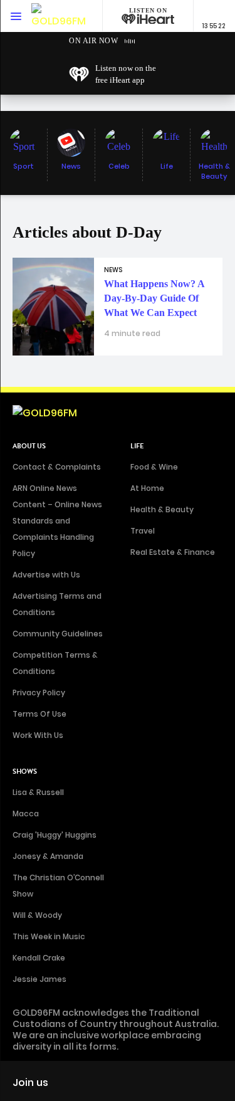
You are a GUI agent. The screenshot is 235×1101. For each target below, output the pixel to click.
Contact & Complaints (57, 466)
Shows (25, 771)
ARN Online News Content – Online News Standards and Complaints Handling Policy (57, 521)
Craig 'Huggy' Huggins (55, 835)
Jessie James (39, 979)
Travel (142, 530)
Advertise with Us (46, 574)
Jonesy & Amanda (48, 856)
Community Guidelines (58, 633)
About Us (29, 446)
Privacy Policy (39, 692)
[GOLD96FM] (58, 16)
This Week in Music (49, 936)
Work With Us (38, 735)
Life (137, 446)
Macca (26, 813)
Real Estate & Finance (172, 552)
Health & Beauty (162, 509)
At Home (147, 488)
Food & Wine (154, 466)
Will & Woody (37, 915)
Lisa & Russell (38, 792)
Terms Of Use (39, 714)
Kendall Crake (39, 957)
